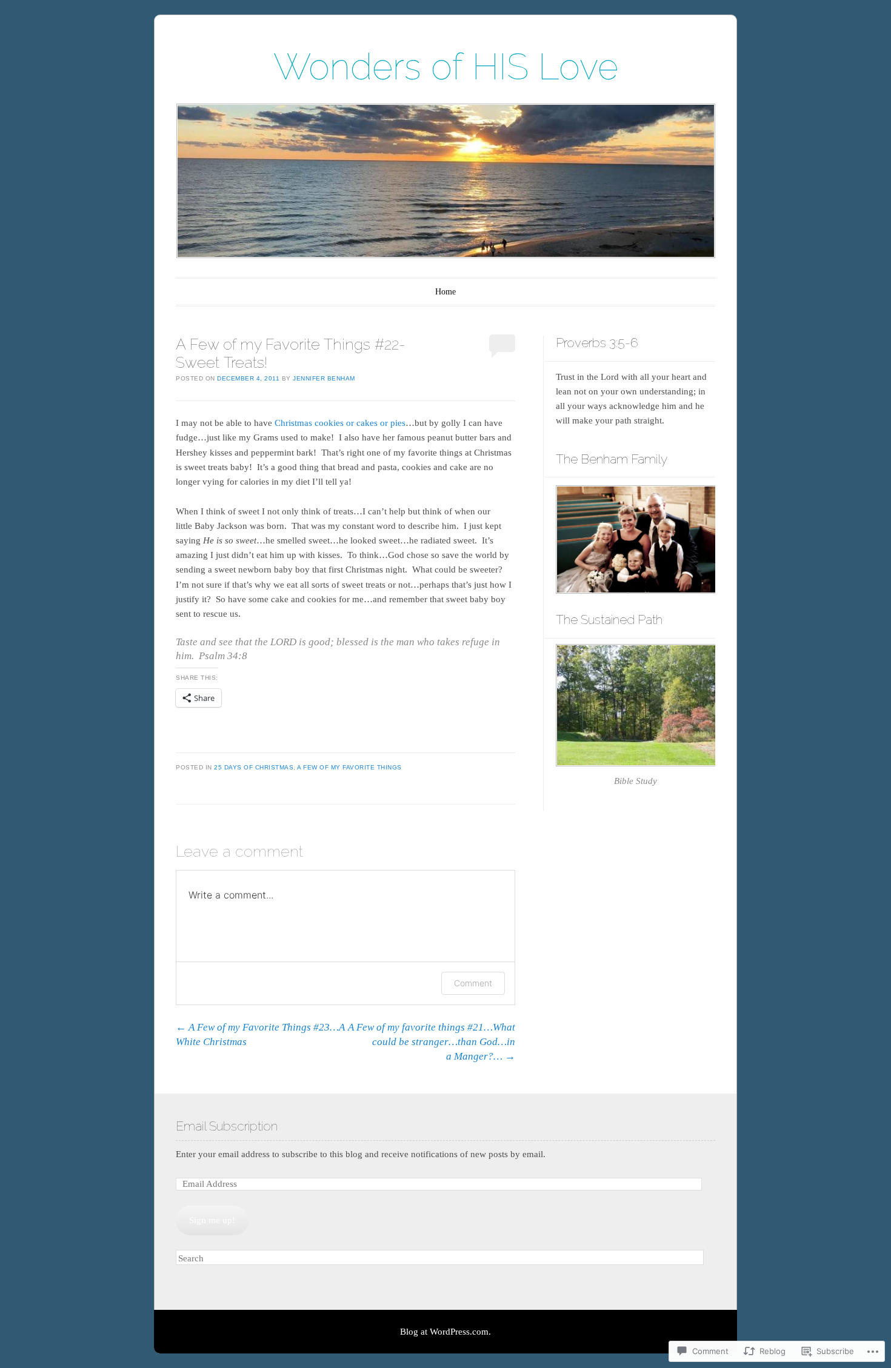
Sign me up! (212, 1220)
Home (445, 291)
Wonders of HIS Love (445, 66)
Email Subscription (227, 1126)
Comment (473, 983)
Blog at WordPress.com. (445, 1331)
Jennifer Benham (324, 378)
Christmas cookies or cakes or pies (340, 423)
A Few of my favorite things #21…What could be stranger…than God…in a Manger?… (431, 1041)
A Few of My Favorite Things (349, 767)
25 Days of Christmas (253, 767)
